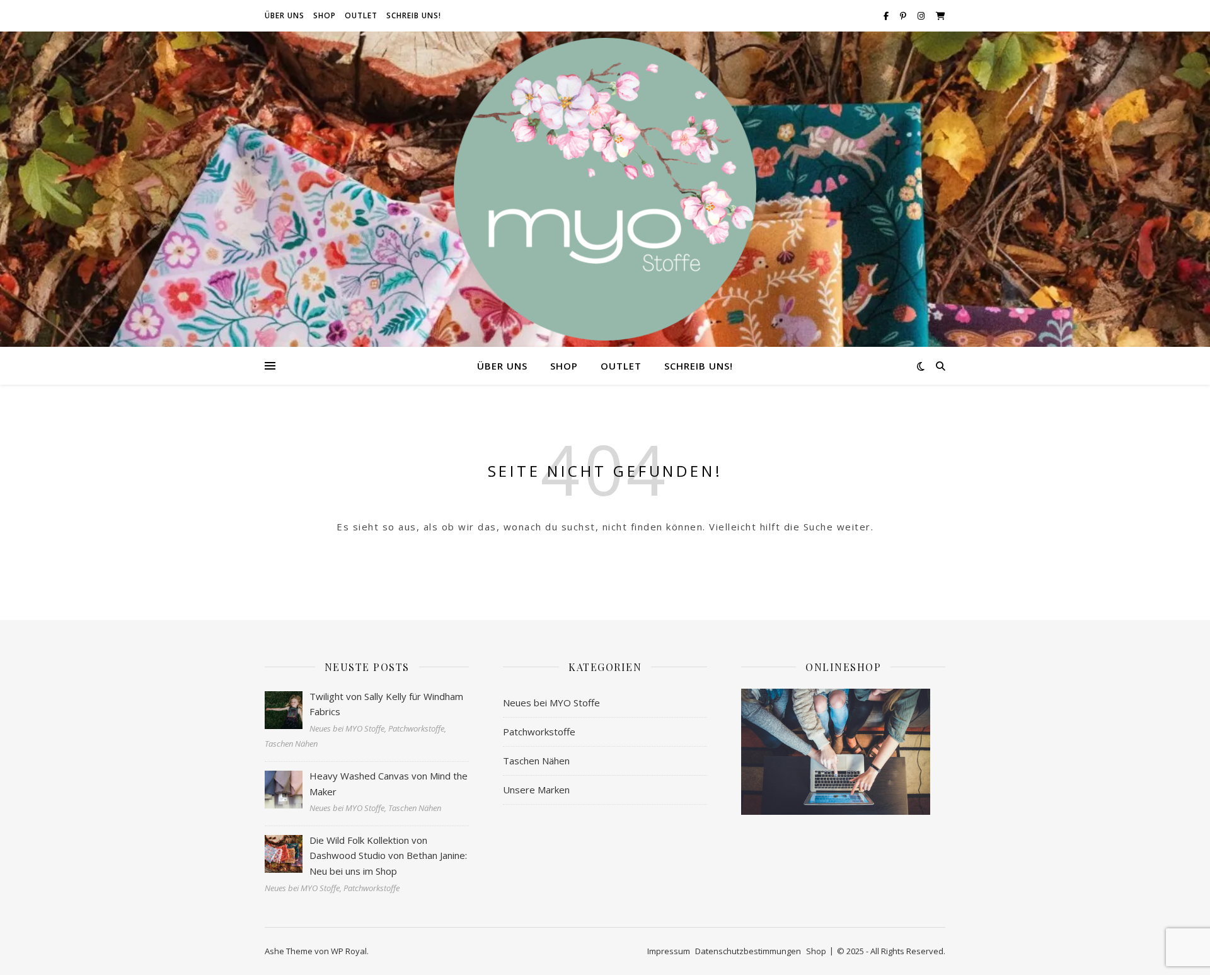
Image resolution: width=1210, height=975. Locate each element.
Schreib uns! (413, 15)
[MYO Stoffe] (605, 189)
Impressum (668, 951)
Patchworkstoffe (539, 731)
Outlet (361, 15)
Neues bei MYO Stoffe (551, 702)
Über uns (284, 15)
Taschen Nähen (536, 760)
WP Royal (349, 951)
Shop (324, 15)
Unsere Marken (536, 789)
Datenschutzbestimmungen (748, 951)
